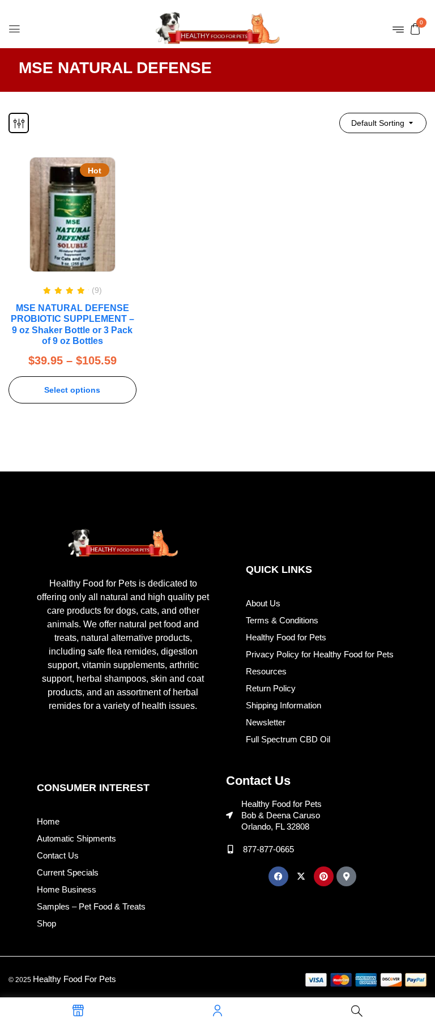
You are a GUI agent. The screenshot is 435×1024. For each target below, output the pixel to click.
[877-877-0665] (230, 849)
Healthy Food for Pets (286, 637)
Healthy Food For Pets (74, 979)
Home (48, 821)
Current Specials (68, 872)
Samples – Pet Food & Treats (91, 906)
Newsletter (265, 722)
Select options (72, 389)
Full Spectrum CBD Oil (288, 739)
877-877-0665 (268, 849)
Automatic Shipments (76, 838)
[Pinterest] (324, 876)
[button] (415, 28)
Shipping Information (283, 705)
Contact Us (58, 855)
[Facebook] (278, 876)
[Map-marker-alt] (346, 876)
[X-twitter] (301, 876)
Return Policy (271, 688)
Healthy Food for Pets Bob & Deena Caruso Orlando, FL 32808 (281, 815)
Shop (46, 923)
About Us (263, 603)
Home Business (66, 889)
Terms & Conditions (282, 620)
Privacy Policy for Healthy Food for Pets (320, 654)
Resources (266, 671)
